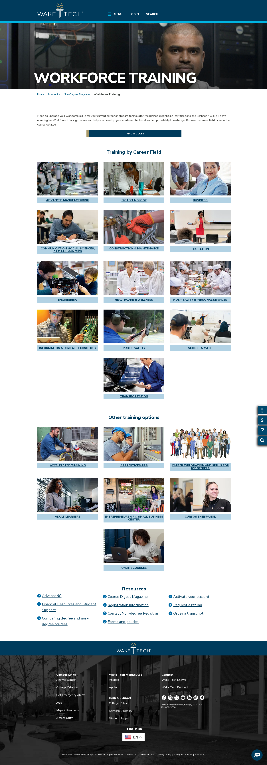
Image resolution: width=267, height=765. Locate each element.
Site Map (199, 754)
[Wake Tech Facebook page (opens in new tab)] (164, 698)
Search (152, 14)
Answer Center (66, 680)
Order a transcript (188, 613)
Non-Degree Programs (77, 94)
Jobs (59, 703)
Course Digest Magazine (128, 596)
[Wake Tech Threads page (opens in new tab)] (195, 698)
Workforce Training (115, 78)
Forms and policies (123, 621)
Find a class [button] (135, 133)
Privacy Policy (164, 754)
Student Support (120, 718)
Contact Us (130, 754)
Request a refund (187, 605)
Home (40, 94)
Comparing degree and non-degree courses (65, 621)
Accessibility (64, 718)
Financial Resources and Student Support (69, 607)
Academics (54, 94)
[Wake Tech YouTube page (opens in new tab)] (183, 698)
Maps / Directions (67, 710)
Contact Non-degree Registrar (133, 613)
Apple (113, 687)
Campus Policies (183, 754)
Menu (118, 14)
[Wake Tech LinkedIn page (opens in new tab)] (189, 698)
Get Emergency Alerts (70, 695)
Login (134, 14)
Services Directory (120, 711)
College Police (118, 703)
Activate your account (191, 596)
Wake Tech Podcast (175, 687)
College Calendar (67, 687)
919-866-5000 (168, 707)
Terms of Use (147, 754)
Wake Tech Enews (174, 680)
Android (114, 680)
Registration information (128, 605)
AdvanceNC (51, 595)
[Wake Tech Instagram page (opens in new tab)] (170, 698)
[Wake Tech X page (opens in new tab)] (176, 698)
